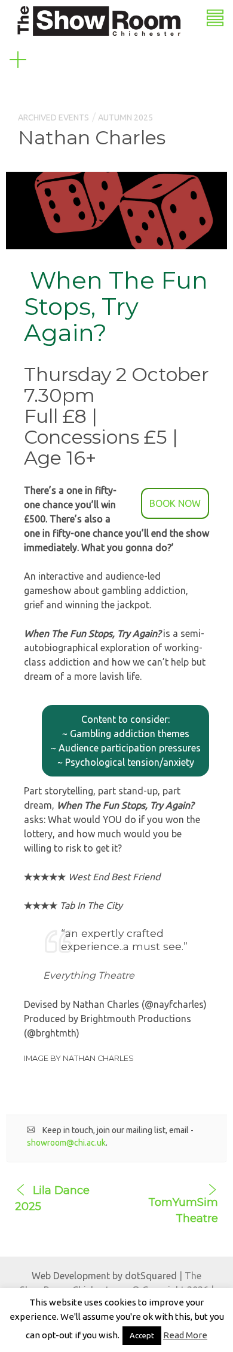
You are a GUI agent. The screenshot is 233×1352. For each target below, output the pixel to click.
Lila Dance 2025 (52, 1198)
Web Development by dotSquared (104, 1275)
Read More (185, 1335)
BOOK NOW (175, 503)
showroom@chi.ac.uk (66, 1142)
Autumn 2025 (125, 117)
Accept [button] (142, 1335)
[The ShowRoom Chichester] (99, 19)
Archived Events (53, 117)
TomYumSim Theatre (183, 1210)
